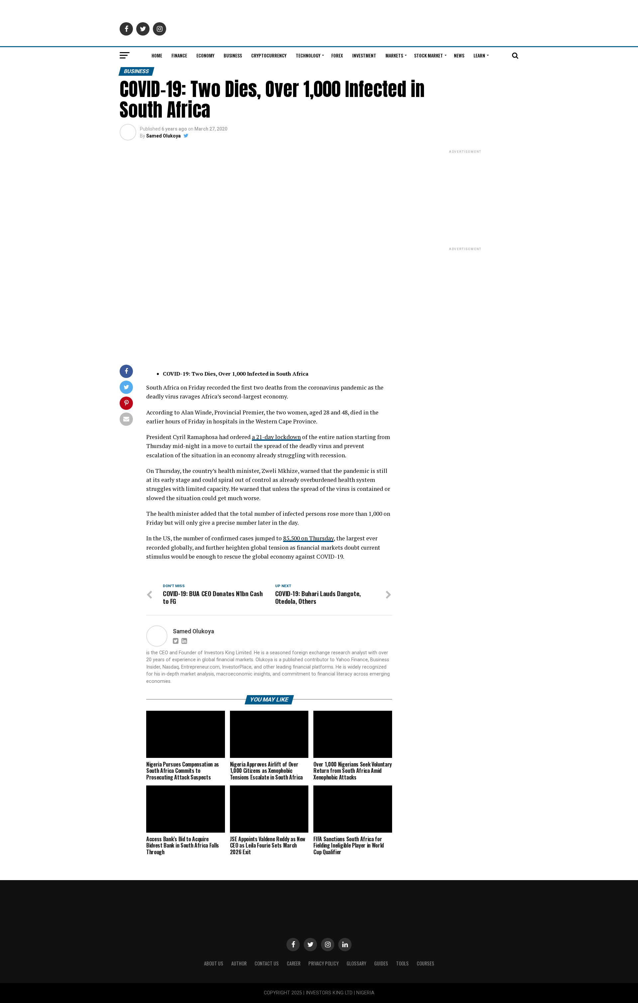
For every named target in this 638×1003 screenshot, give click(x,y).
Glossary (356, 963)
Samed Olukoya (163, 135)
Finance (179, 55)
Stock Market (428, 55)
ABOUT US (213, 963)
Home (157, 55)
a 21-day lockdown (276, 437)
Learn (479, 55)
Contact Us (267, 963)
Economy (205, 55)
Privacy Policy (323, 963)
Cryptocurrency (268, 55)
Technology (308, 55)
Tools (402, 963)
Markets (394, 55)
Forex (337, 55)
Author (239, 963)
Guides (381, 963)
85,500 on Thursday (308, 538)
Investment (364, 55)
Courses (425, 963)
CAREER (293, 963)
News (459, 55)
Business (233, 55)
